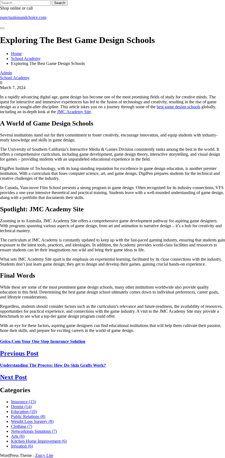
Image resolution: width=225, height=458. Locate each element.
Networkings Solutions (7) (34, 431)
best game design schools (178, 106)
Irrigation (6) (22, 446)
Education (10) (24, 411)
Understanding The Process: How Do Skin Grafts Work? (53, 365)
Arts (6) (17, 436)
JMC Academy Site (74, 111)
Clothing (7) (21, 426)
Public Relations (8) (28, 416)
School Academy (15, 77)
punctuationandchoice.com (23, 17)
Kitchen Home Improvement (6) (39, 441)
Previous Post (19, 353)
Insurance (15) (23, 401)
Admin (6, 72)
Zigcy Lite (44, 455)
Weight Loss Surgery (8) (32, 421)
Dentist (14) (21, 406)
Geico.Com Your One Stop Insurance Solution (42, 341)
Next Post (13, 377)
